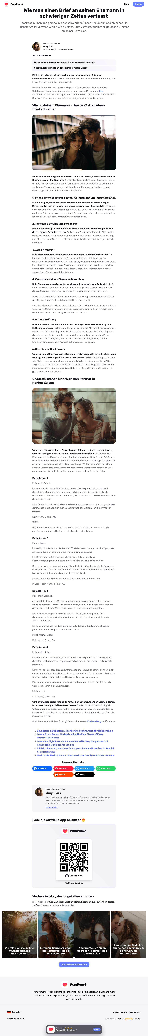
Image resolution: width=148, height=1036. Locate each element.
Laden (138, 4)
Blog (126, 4)
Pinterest (63, 768)
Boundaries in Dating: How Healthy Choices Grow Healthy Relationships (75, 730)
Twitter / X (85, 768)
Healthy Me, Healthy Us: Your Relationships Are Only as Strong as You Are (75, 755)
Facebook (42, 768)
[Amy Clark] (36, 46)
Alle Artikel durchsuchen (74, 964)
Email (82, 774)
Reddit (62, 774)
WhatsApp (105, 768)
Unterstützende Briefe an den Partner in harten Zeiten (60, 68)
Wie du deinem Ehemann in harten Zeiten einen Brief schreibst (64, 62)
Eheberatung (94, 721)
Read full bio (52, 807)
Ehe (101, 91)
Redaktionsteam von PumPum (127, 1012)
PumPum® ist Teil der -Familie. (123, 1019)
